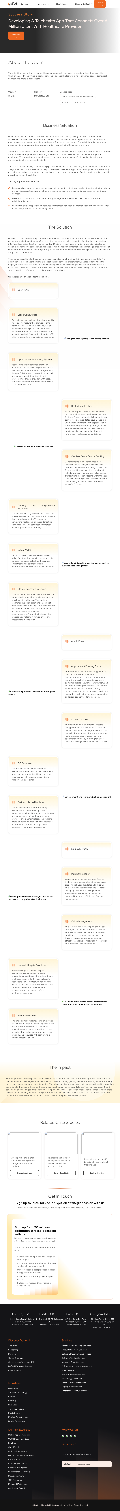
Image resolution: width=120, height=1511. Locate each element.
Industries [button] (42, 4)
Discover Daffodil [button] (82, 4)
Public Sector (14, 1413)
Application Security (17, 1488)
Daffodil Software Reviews (20, 1366)
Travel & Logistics (16, 1409)
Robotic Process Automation (74, 1383)
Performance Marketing (19, 1472)
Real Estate (13, 1405)
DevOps (12, 1443)
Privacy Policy (14, 1370)
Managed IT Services (17, 1484)
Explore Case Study (24, 1173)
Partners (12, 1354)
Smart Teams (68, 1370)
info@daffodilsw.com (82, 1454)
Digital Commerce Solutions (21, 1455)
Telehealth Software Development (78, 96)
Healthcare (13, 1388)
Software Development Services (76, 1354)
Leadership (13, 1350)
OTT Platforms (15, 1480)
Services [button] (24, 4)
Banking (12, 1400)
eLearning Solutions (17, 1463)
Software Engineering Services (76, 1345)
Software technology (17, 1392)
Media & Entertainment (18, 1417)
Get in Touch (100, 4)
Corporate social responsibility (22, 1362)
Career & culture (15, 1358)
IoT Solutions (14, 1459)
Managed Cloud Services (73, 1362)
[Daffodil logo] (12, 4)
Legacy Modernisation (72, 1386)
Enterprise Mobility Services (74, 1391)
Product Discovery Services (74, 1350)
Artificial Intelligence (17, 1451)
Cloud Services (15, 1447)
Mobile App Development (19, 1435)
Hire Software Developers (73, 1374)
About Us (12, 1345)
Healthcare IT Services (72, 102)
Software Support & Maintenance (77, 1366)
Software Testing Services (73, 1358)
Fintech (11, 1396)
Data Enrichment (16, 1476)
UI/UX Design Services (18, 1439)
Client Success (62, 4)
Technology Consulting (72, 1378)
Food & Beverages (16, 1421)
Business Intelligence (17, 1467)
